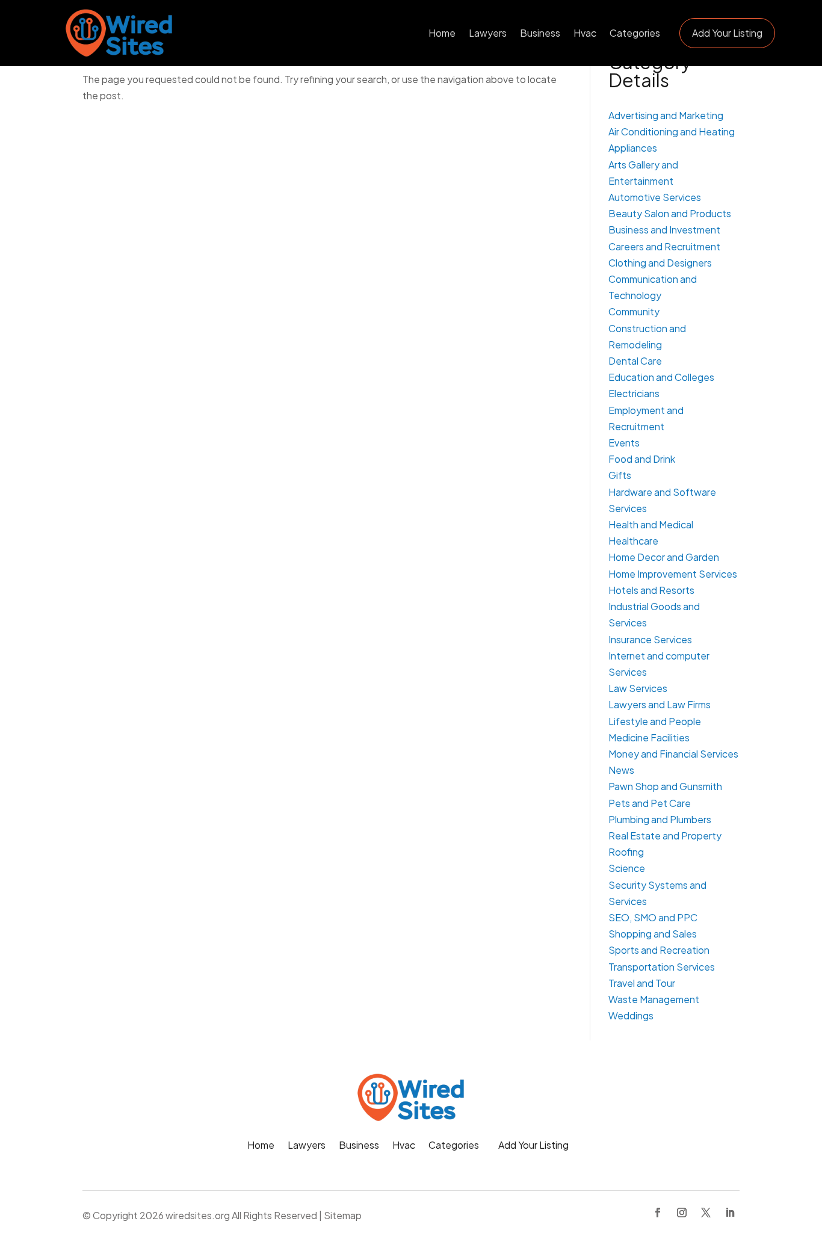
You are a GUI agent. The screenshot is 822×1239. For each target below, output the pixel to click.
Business (540, 32)
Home (442, 32)
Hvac (584, 32)
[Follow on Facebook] (657, 1212)
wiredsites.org (197, 1215)
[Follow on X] (705, 1212)
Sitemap (343, 1215)
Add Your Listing (727, 32)
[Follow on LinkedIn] (730, 1212)
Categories (635, 32)
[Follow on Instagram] (681, 1212)
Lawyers (488, 32)
